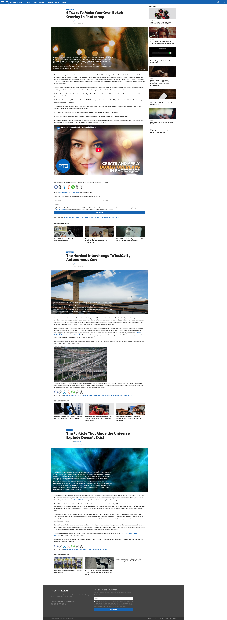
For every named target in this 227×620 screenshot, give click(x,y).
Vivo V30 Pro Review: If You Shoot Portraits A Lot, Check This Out (68, 240)
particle (85, 549)
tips (116, 217)
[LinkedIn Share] (64, 187)
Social (57, 2)
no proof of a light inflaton (77, 500)
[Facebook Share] (56, 187)
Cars (83, 395)
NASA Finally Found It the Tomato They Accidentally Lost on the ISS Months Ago (129, 560)
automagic (68, 395)
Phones (34, 2)
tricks (120, 217)
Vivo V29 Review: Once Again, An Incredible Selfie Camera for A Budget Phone (130, 240)
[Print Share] (81, 187)
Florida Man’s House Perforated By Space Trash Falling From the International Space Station (99, 572)
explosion (67, 549)
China (95, 395)
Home (28, 2)
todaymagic (97, 549)
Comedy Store (70, 601)
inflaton (79, 549)
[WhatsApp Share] (73, 187)
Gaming (50, 2)
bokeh (66, 217)
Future (64, 2)
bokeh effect (73, 217)
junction (123, 395)
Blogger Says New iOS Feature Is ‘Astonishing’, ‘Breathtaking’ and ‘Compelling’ (96, 240)
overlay (93, 217)
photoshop (110, 217)
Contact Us (168, 618)
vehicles (129, 395)
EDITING (80, 217)
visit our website (60, 209)
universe (104, 549)
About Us (160, 618)
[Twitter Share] (60, 187)
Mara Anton (77, 21)
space (91, 549)
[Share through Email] (77, 187)
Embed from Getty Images (60, 346)
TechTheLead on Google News (69, 192)
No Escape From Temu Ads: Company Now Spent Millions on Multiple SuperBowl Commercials (98, 418)
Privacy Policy (152, 618)
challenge (88, 395)
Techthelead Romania (58, 601)
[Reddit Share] (68, 187)
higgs (73, 549)
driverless (100, 395)
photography (101, 217)
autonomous (76, 395)
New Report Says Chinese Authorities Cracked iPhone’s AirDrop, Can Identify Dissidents (129, 418)
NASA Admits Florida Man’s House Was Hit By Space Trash (68, 571)
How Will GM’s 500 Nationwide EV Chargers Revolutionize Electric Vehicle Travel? (68, 417)
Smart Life (42, 2)
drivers (107, 395)
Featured (87, 217)
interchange (114, 395)
